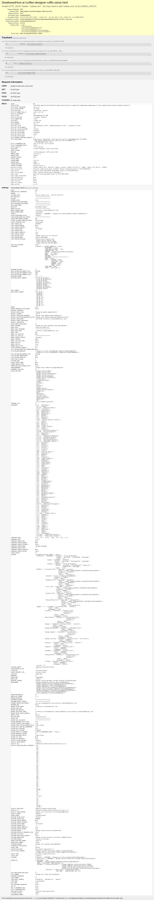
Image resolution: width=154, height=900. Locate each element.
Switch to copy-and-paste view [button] (19, 37)
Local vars (10, 48)
